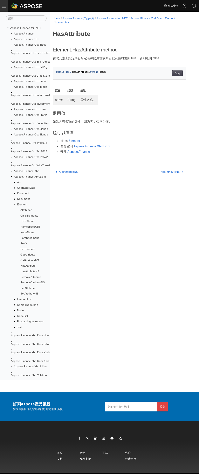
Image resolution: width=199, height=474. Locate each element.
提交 (162, 406)
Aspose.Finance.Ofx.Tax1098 (29, 142)
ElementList (24, 299)
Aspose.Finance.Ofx (26, 39)
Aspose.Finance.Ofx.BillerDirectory (32, 61)
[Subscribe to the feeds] (120, 438)
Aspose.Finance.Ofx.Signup (31, 134)
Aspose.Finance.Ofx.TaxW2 (31, 156)
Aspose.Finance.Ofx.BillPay (31, 67)
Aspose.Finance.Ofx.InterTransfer (31, 95)
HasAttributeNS (29, 271)
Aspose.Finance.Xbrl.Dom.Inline (30, 344)
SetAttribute (27, 288)
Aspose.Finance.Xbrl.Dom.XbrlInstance (35, 352)
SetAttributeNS (29, 293)
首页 (60, 453)
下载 (105, 453)
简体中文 (173, 5)
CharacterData (26, 187)
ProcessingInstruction (30, 321)
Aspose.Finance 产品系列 (78, 18)
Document (23, 198)
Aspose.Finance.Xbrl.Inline (30, 366)
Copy (177, 73)
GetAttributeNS (29, 260)
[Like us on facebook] (79, 438)
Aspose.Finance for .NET (25, 27)
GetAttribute (27, 254)
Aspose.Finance (24, 33)
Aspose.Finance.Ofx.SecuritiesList (32, 123)
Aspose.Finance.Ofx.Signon (31, 128)
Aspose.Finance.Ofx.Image (30, 86)
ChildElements (29, 215)
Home (56, 18)
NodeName (27, 232)
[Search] (194, 6)
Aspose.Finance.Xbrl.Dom (30, 176)
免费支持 (85, 459)
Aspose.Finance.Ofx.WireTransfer (31, 165)
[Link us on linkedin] (95, 438)
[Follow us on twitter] (87, 438)
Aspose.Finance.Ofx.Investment (30, 103)
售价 (128, 453)
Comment (23, 193)
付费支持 (130, 459)
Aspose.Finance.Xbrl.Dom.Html (30, 335)
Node (20, 310)
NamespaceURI (30, 226)
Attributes (26, 209)
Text (19, 327)
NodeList (22, 315)
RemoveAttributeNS (32, 282)
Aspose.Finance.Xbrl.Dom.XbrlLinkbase (35, 361)
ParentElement (29, 237)
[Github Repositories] (112, 438)
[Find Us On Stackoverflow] (103, 438)
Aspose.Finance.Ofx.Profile (30, 114)
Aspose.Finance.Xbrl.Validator (29, 375)
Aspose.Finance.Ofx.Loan (30, 109)
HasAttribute (28, 265)
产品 (82, 453)
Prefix (23, 243)
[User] (184, 6)
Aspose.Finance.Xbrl (26, 170)
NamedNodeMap (27, 304)
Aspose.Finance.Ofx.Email (30, 81)
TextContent (27, 249)
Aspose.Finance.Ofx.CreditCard (30, 75)
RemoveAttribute (30, 277)
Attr (19, 182)
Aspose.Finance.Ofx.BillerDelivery (31, 53)
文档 (60, 459)
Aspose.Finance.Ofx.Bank (30, 44)
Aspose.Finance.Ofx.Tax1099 (29, 151)
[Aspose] (27, 6)
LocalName (27, 221)
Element (22, 204)
